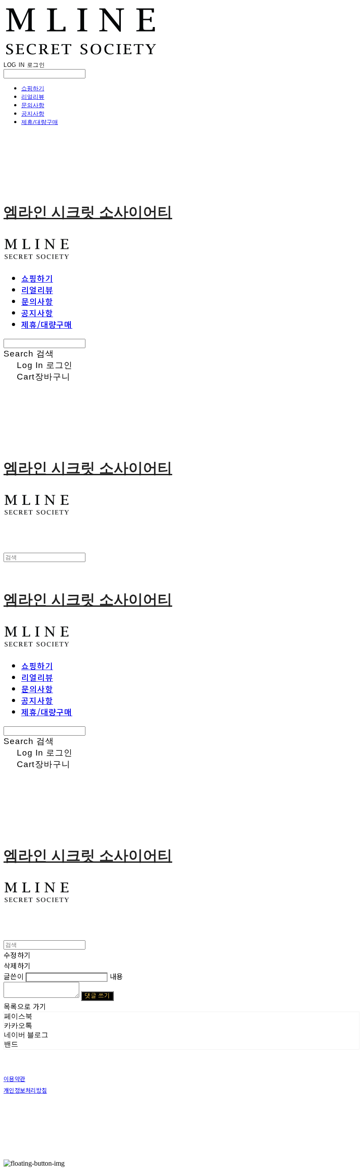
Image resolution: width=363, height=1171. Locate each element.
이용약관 (14, 1078)
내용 (117, 976)
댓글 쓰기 (97, 996)
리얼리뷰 (32, 97)
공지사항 (32, 113)
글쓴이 (14, 976)
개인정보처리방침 (25, 1090)
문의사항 (32, 105)
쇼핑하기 (32, 88)
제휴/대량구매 (39, 122)
